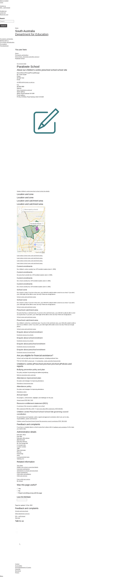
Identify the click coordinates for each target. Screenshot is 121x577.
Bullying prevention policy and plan (26, 375)
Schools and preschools (21, 511)
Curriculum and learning (23, 469)
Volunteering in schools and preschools (27, 470)
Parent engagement (22, 472)
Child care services (22, 476)
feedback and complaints (60, 427)
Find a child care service (23, 479)
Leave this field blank (24, 497)
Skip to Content (4, 1)
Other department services (22, 513)
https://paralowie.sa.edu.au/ (24, 90)
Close (1, 2)
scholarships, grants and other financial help (48, 361)
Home (16, 28)
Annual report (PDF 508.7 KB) (25, 400)
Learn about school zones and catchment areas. (30, 255)
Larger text (3, 13)
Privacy (17, 572)
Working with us (4, 40)
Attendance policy (22, 392)
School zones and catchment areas (26, 297)
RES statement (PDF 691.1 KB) (25, 409)
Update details (33, 191)
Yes (19, 488)
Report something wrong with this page (30, 493)
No (19, 491)
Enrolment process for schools (25, 335)
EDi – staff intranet (5, 7)
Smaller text (3, 11)
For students (3, 44)
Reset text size (4, 14)
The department (4, 46)
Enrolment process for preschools (26, 346)
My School (20, 481)
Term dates (20, 465)
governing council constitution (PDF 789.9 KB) (42, 421)
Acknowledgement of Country (23, 567)
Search (2, 18)
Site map (17, 518)
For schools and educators (7, 42)
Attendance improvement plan (25, 383)
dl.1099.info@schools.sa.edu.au (25, 82)
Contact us (3, 6)
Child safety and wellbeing (24, 474)
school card (31, 361)
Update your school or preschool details (27, 467)
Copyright (17, 569)
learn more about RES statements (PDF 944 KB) (49, 409)
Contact (17, 564)
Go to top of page (21, 63)
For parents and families (6, 39)
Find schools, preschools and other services (27, 57)
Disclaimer (18, 571)
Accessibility (18, 566)
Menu (1, 576)
